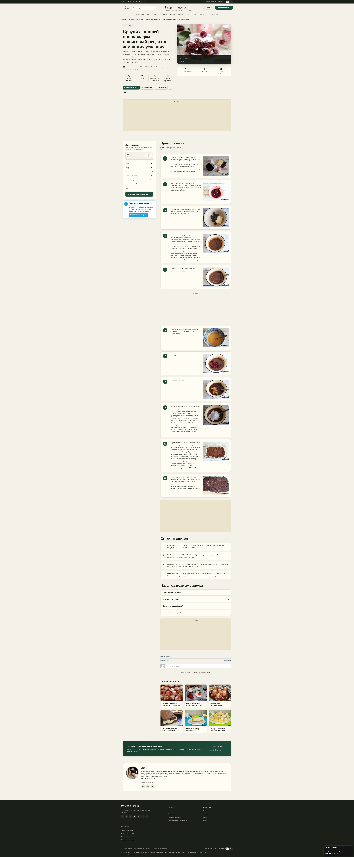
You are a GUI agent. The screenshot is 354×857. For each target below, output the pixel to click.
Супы (148, 14)
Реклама (207, 1)
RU (227, 1)
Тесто (195, 14)
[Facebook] (145, 2)
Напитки (164, 14)
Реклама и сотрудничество (176, 817)
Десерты (180, 14)
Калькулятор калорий (127, 833)
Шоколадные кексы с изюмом (216, 704)
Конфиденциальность (211, 848)
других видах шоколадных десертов (205, 576)
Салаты (172, 14)
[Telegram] (128, 2)
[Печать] (170, 88)
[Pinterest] (134, 2)
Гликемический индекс (128, 840)
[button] (204, 44)
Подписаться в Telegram (138, 215)
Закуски (202, 14)
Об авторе (220, 1)
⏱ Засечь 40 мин (194, 468)
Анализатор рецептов (127, 837)
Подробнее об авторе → (149, 778)
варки (181, 169)
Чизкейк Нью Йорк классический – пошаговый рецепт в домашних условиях (193, 731)
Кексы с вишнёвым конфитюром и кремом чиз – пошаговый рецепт (195, 705)
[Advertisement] (177, 116)
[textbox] (198, 666)
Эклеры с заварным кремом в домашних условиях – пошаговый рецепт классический (219, 731)
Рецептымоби (130, 806)
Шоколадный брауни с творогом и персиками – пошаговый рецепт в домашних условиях (170, 731)
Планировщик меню (127, 830)
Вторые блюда (140, 14)
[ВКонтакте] (139, 2)
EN (231, 1)
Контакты (213, 1)
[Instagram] (131, 2)
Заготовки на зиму (213, 14)
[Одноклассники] (142, 2)
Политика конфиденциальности (177, 820)
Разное (188, 14)
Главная (170, 807)
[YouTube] (136, 2)
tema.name (166, 848)
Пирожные (128, 25)
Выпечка (156, 14)
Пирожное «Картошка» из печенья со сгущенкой (171, 704)
